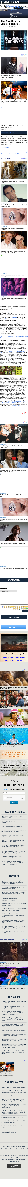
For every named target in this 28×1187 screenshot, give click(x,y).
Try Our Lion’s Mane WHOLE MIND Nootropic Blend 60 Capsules (13, 402)
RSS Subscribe (11, 1164)
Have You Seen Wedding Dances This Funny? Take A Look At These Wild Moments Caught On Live (6, 1087)
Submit (14, 816)
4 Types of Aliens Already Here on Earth (12, 1131)
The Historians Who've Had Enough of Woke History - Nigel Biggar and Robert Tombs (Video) (13, 935)
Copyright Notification (21, 1162)
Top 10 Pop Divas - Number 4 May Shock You (13, 1002)
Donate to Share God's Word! (14, 674)
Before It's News (11, 1)
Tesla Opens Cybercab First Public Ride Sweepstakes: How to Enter (12, 1145)
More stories (21, 10)
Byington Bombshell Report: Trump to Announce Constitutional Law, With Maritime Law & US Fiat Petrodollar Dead (13, 877)
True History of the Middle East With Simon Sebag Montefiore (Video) (12, 901)
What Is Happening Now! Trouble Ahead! (12, 840)
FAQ (18, 1160)
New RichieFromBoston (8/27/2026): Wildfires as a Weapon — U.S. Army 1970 (13, 1054)
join (8, 312)
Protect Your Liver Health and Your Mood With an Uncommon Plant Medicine (13, 1135)
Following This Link (17, 405)
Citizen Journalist (10, 318)
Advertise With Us (11, 1160)
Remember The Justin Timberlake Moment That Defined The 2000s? (13, 252)
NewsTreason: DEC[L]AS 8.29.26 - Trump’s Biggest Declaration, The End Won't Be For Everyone (12, 860)
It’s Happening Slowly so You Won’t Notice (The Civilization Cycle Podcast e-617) (12, 1114)
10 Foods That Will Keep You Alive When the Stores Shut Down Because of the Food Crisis (13, 1105)
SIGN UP (6, 803)
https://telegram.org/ (21, 781)
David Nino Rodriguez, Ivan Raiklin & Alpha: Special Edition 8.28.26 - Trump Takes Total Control (13, 1066)
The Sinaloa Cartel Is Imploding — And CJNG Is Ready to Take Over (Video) (13, 1049)
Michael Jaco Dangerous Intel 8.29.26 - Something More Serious (11, 871)
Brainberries (4, 179)
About (3, 1160)
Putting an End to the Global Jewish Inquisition (13, 1044)
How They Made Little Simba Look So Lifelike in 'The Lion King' (13, 701)
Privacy (2, 1162)
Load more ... (14, 641)
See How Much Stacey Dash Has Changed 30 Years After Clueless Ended (13, 740)
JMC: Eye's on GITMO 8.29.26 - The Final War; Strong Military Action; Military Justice (13, 866)
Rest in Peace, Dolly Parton (8, 1109)
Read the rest (5, 147)
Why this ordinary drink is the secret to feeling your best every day (12, 759)
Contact (23, 1160)
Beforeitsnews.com (12, 6)
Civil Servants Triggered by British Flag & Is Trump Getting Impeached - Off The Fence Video (12, 929)
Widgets (18, 1164)
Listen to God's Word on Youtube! (14, 671)
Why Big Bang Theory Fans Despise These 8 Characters (13, 720)
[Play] (14, 657)
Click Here (14, 317)
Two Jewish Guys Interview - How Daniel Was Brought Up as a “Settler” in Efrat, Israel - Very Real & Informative (13, 1120)
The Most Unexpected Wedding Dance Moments (13, 568)
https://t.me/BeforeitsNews (19, 784)
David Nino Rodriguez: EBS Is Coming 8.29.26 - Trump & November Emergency (13, 844)
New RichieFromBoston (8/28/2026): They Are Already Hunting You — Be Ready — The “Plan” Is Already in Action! (13, 1060)
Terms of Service (10, 1162)
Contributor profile (13, 10)
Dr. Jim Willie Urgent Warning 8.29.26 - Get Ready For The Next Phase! (12, 854)
